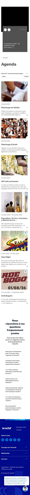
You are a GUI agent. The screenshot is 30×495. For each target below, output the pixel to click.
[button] (5, 29)
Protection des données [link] (16, 467)
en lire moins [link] (8, 47)
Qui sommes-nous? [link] (21, 427)
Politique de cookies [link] (6, 469)
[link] (2, 439)
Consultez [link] (18, 430)
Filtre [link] (27, 76)
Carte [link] (4, 76)
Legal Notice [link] (4, 467)
